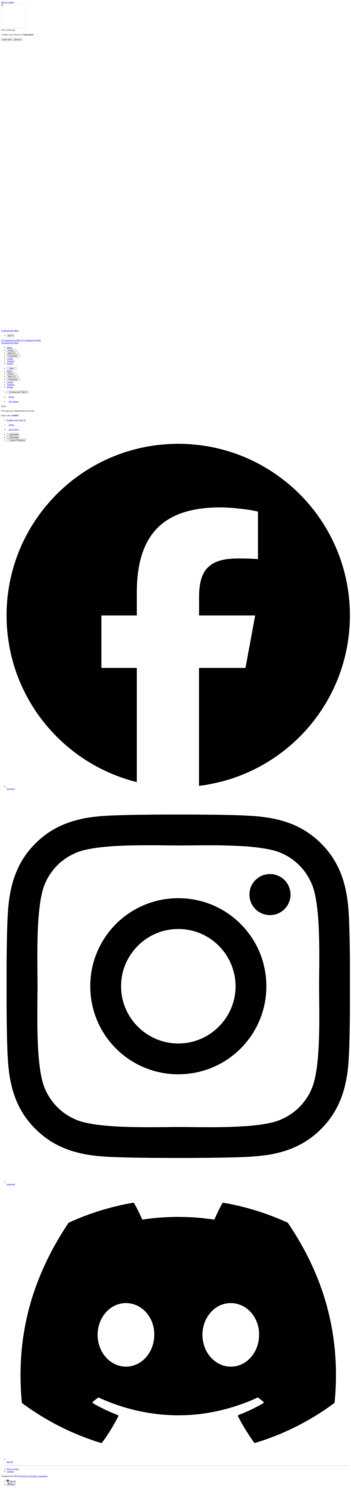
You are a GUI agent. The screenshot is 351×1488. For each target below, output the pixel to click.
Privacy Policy (13, 1469)
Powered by (33, 1476)
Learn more (6, 40)
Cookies (10, 1471)
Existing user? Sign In (16, 420)
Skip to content (7, 2)
